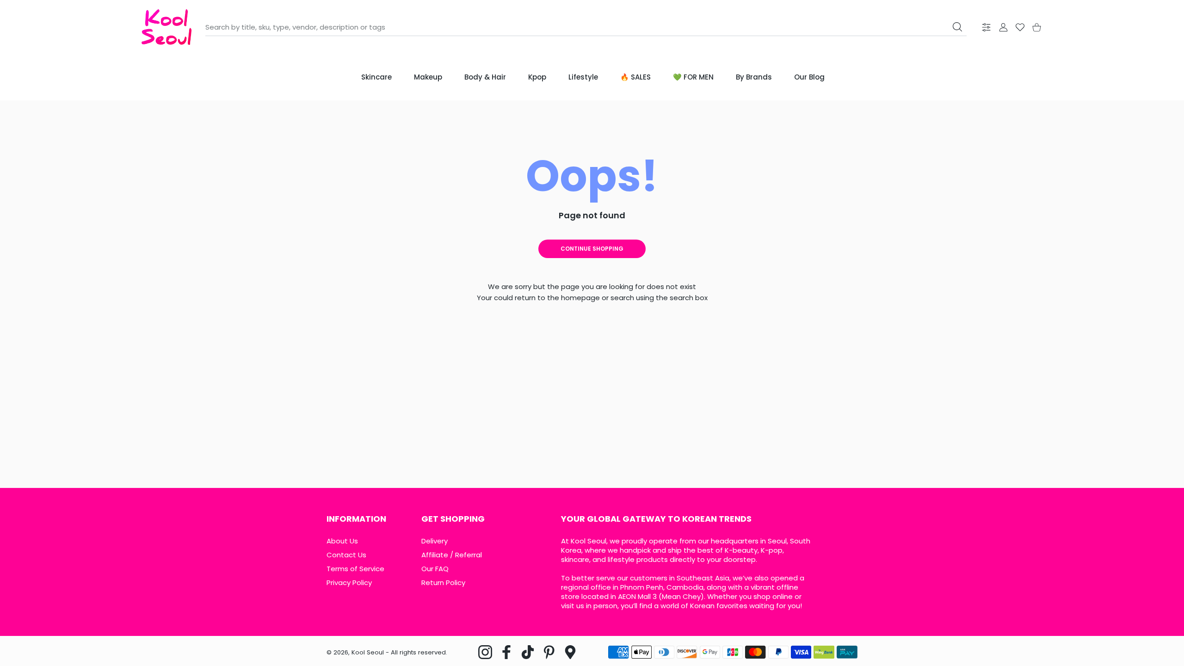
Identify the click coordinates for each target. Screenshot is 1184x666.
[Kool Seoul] (166, 27)
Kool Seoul (368, 652)
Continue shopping (592, 249)
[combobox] (586, 27)
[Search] (957, 27)
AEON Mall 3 (637, 596)
